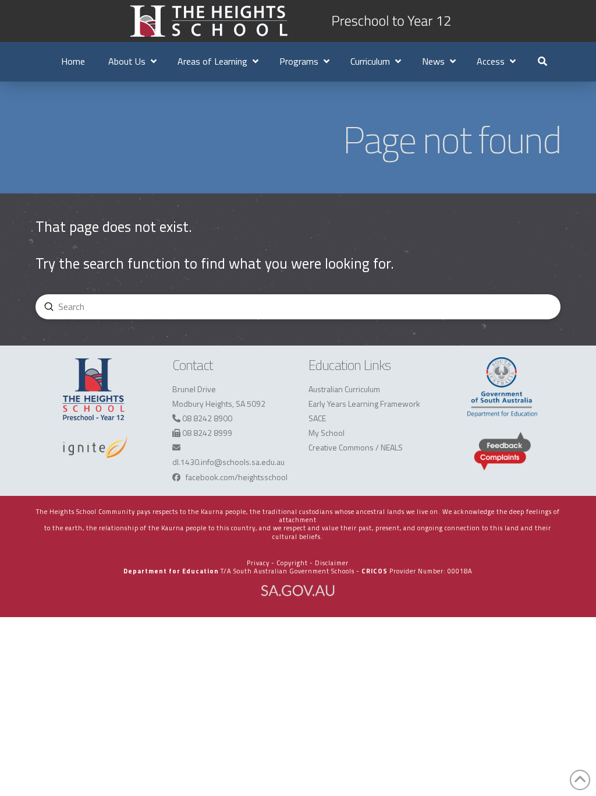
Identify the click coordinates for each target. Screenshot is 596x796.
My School (326, 433)
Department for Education (171, 571)
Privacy (258, 563)
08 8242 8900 (207, 418)
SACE (317, 418)
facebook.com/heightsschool (237, 477)
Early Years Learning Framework (364, 403)
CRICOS (374, 571)
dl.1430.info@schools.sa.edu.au (228, 462)
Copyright (292, 563)
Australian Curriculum (344, 389)
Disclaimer (332, 563)
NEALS (392, 447)
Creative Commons (341, 447)
